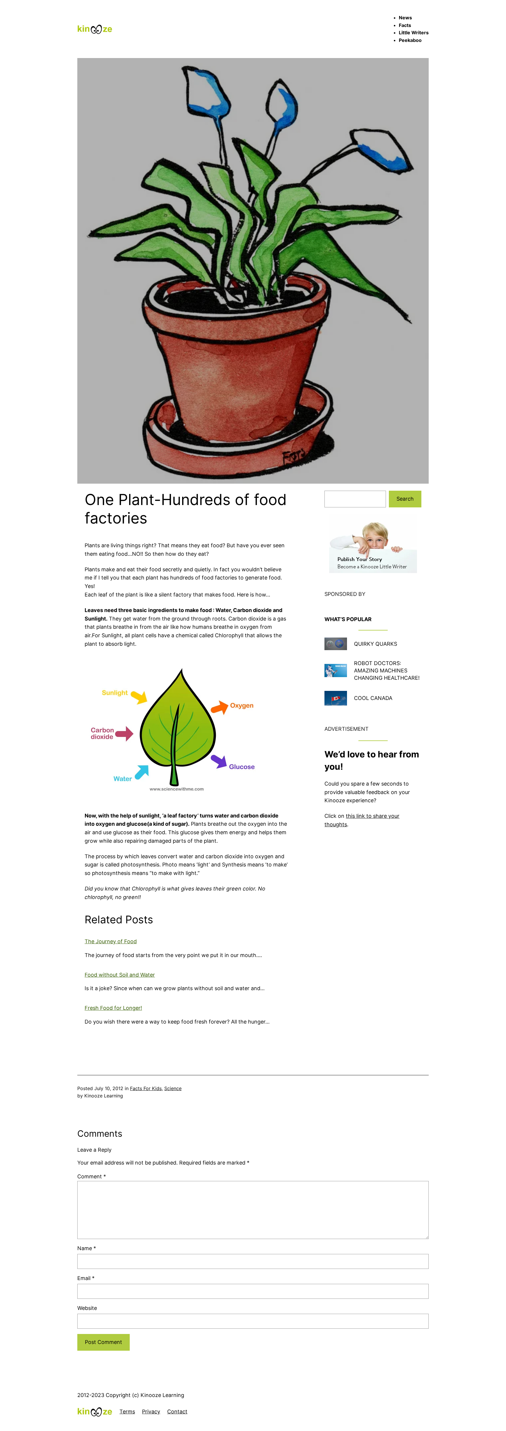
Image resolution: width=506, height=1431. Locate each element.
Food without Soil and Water (120, 975)
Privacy (151, 1411)
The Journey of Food (111, 941)
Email (86, 1278)
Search (405, 499)
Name (86, 1248)
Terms (127, 1411)
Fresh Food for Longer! (113, 1008)
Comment (91, 1176)
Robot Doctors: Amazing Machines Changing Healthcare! (387, 670)
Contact (177, 1411)
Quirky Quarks (375, 644)
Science (173, 1088)
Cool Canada (373, 698)
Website (87, 1308)
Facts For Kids (146, 1088)
